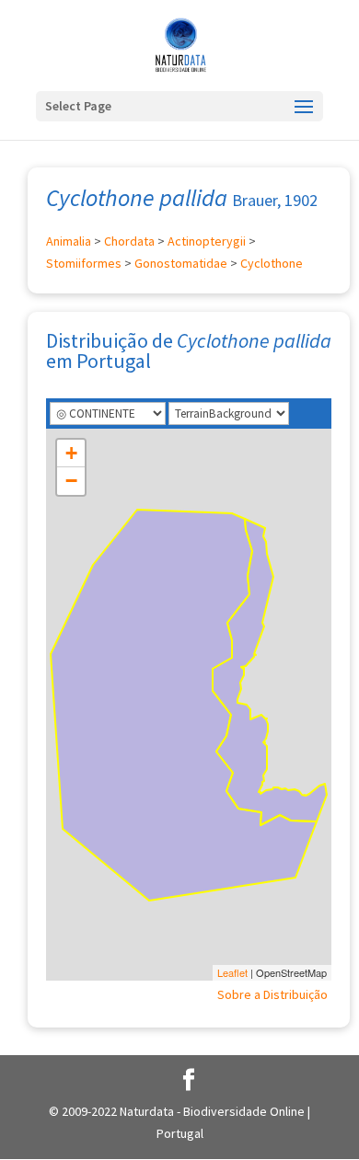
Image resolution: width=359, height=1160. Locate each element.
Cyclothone (271, 263)
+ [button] (71, 453)
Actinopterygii (207, 241)
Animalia (68, 241)
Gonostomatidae (180, 263)
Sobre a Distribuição (272, 994)
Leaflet (232, 972)
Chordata (129, 241)
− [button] (71, 480)
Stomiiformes (84, 263)
